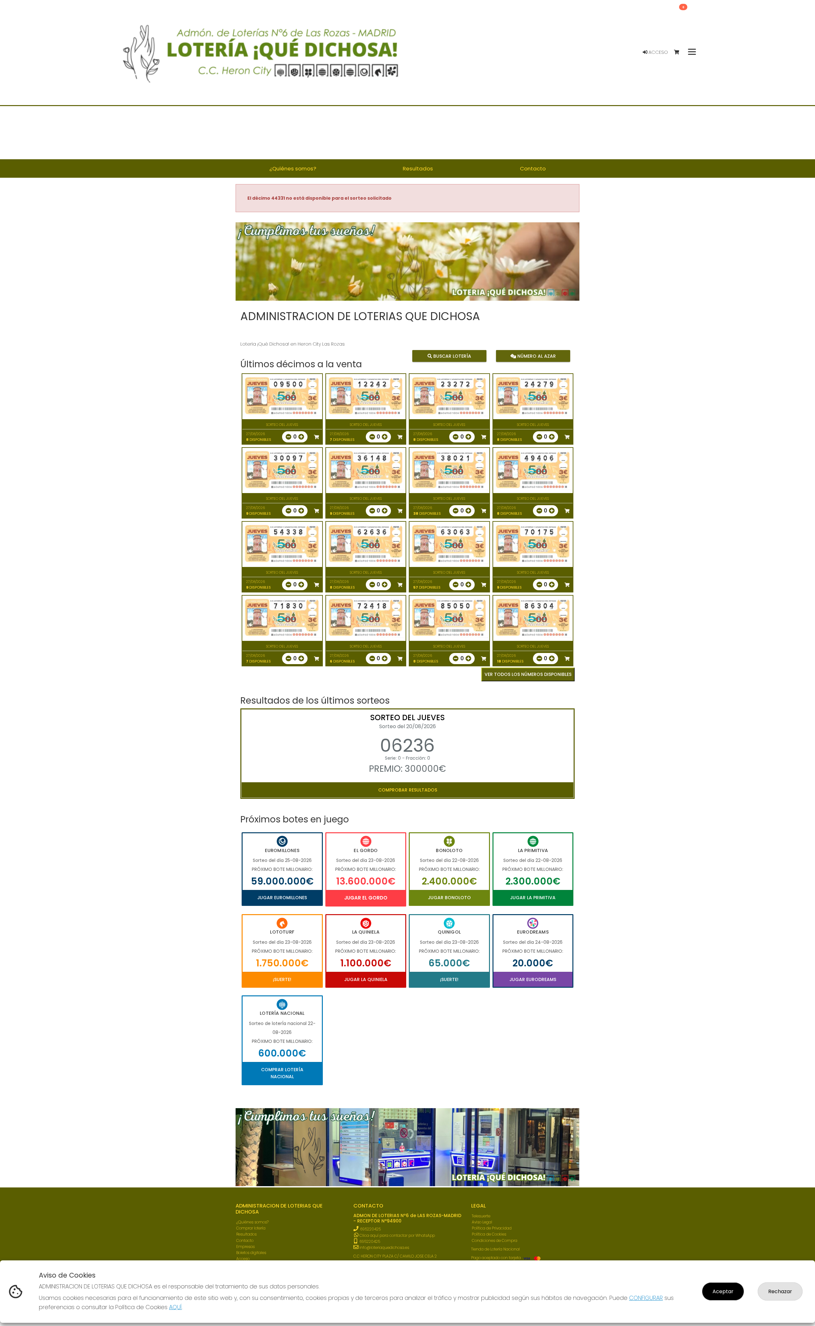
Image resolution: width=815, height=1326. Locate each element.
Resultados (246, 1234)
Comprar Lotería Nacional (282, 1073)
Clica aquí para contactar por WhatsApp (396, 1235)
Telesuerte (481, 1216)
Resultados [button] (418, 168)
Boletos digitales (251, 1252)
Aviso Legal (482, 1222)
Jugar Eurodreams (532, 979)
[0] (679, 52)
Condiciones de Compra (494, 1240)
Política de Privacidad (492, 1228)
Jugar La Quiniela (365, 979)
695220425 (370, 1229)
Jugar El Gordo (365, 897)
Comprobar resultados (407, 790)
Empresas (245, 1246)
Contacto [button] (533, 168)
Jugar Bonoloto (449, 897)
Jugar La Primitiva (533, 897)
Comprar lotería (251, 1228)
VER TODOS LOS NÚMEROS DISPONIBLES (528, 674)
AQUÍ (175, 1307)
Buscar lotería (451, 356)
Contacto (244, 1240)
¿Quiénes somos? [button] (292, 168)
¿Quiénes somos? (252, 1222)
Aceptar (723, 1291)
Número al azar (536, 356)
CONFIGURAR (646, 1298)
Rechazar (780, 1291)
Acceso (657, 52)
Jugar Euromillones (282, 897)
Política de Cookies (489, 1234)
